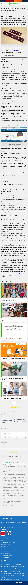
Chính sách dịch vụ (5, 557)
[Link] (14, 437)
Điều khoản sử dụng (5, 544)
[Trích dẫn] (11, 437)
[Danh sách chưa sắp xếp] (10, 437)
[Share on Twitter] (4, 414)
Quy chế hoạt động (5, 546)
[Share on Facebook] (2, 414)
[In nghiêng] (4, 437)
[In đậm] (2, 437)
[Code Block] (13, 437)
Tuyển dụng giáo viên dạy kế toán (8, 542)
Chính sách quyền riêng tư (6, 555)
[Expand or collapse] (25, 56)
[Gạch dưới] (5, 437)
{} (16, 437)
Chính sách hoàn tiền (5, 553)
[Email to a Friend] (7, 414)
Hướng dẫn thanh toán (6, 551)
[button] (1, 3)
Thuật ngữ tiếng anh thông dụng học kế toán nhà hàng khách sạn (6, 420)
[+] (18, 437)
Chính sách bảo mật (5, 549)
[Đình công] (7, 437)
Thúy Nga (9, 464)
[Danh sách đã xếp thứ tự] (8, 437)
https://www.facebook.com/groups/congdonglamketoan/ (14, 499)
